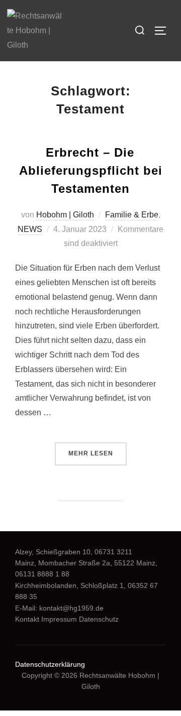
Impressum (59, 619)
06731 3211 (113, 552)
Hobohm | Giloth (65, 214)
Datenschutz (99, 619)
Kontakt (27, 619)
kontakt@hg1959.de (71, 608)
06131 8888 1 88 (42, 574)
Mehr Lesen (97, 453)
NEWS (30, 229)
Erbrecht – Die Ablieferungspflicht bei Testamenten (90, 170)
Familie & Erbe (131, 214)
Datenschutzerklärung (50, 664)
